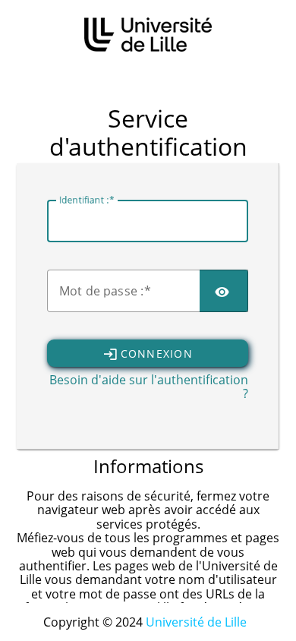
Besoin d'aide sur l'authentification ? (148, 386)
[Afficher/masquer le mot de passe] (224, 291)
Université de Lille (196, 622)
